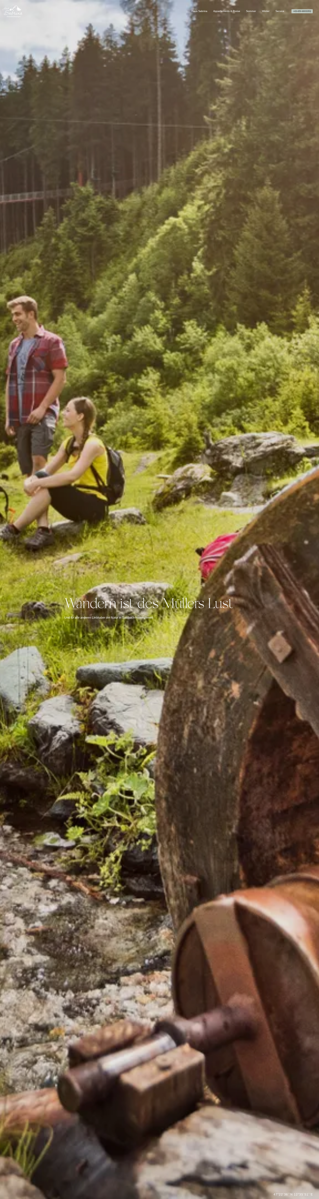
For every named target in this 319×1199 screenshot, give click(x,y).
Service (279, 11)
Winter (266, 11)
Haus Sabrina (199, 11)
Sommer (251, 11)
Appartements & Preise (226, 11)
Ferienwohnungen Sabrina (12, 11)
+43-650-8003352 (302, 11)
